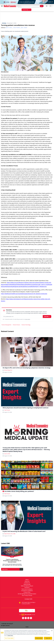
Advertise (27, 581)
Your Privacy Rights (9, 638)
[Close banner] (52, 2)
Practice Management (6, 324)
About (27, 579)
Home (27, 626)
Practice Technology (26, 324)
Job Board (27, 587)
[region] (27, 634)
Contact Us (27, 582)
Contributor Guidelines (27, 590)
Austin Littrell (7, 453)
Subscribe (46, 316)
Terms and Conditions (27, 589)
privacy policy (27, 319)
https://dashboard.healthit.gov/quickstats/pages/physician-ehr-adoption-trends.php (24, 293)
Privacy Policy (27, 592)
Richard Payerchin (8, 370)
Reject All (48, 638)
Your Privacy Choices (27, 595)
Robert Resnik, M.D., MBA (9, 533)
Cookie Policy (10, 635)
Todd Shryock (7, 410)
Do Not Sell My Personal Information (27, 594)
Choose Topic (25, 9)
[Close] (51, 630)
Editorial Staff (27, 584)
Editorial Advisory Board (27, 586)
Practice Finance (16, 324)
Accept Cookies (39, 638)
